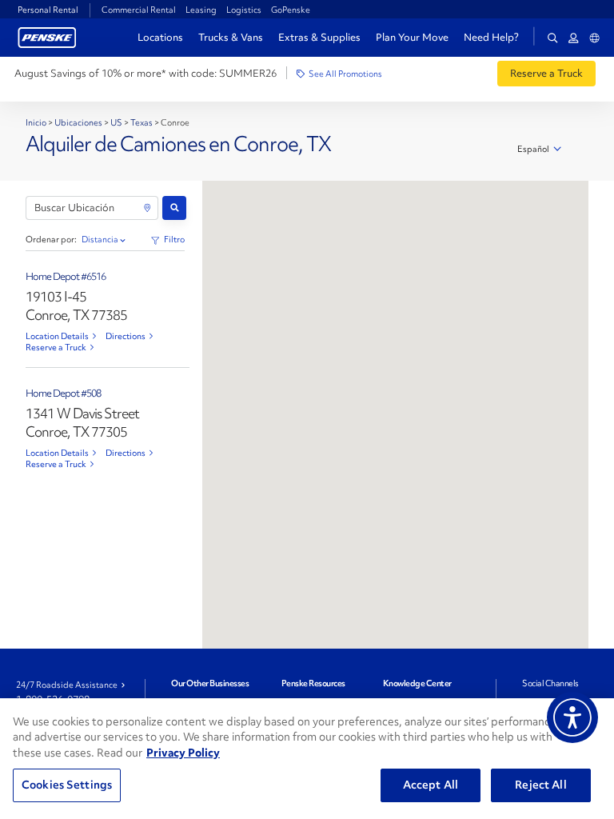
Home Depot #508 (63, 393)
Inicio (37, 122)
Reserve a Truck (56, 347)
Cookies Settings (67, 784)
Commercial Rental (139, 9)
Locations (160, 37)
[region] (307, 758)
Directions (126, 336)
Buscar (174, 208)
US (116, 122)
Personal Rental (48, 10)
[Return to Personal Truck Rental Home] (47, 35)
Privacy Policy (183, 752)
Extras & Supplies (319, 37)
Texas (141, 122)
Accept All (430, 784)
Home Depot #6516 (66, 276)
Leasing (201, 9)
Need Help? (491, 37)
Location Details (57, 336)
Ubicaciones (78, 122)
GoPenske (290, 9)
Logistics (243, 9)
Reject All (540, 784)
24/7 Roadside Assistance (67, 684)
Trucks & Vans (230, 37)
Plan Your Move (412, 37)
